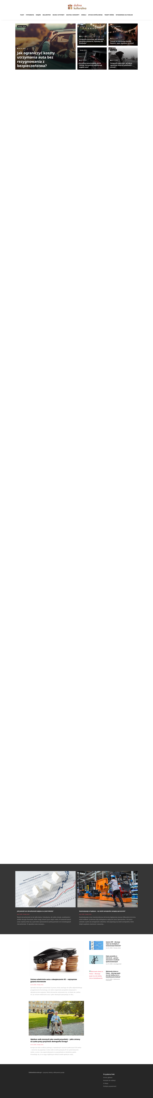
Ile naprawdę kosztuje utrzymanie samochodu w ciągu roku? (39, 156)
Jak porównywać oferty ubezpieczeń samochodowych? (37, 413)
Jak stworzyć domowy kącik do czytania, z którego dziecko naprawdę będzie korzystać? (94, 714)
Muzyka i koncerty (72, 15)
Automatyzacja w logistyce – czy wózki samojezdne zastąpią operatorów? (102, 911)
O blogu (105, 1083)
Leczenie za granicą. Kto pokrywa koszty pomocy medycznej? (39, 242)
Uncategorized (117, 964)
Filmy (22, 15)
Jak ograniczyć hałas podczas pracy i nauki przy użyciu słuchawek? (87, 595)
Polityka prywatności (109, 1086)
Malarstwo (47, 15)
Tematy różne (109, 15)
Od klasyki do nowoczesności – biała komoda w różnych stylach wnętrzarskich (91, 833)
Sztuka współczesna (95, 15)
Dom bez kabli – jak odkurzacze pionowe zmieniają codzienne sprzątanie (89, 774)
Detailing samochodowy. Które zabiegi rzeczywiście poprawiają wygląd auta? (90, 65)
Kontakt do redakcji (109, 1080)
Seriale (83, 15)
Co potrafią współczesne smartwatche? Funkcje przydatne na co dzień (89, 625)
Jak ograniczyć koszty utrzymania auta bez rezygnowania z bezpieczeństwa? (36, 59)
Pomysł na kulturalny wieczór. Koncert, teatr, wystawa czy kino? (122, 42)
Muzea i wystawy (58, 15)
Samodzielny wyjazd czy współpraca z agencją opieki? (36, 327)
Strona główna (107, 1077)
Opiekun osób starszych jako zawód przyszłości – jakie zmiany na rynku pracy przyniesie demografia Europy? (55, 1040)
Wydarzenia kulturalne (124, 15)
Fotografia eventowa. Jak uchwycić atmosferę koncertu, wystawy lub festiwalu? (91, 41)
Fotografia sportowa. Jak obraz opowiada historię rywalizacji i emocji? (121, 65)
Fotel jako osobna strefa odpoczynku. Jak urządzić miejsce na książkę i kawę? (91, 655)
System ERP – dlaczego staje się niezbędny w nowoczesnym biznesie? (113, 944)
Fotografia (30, 15)
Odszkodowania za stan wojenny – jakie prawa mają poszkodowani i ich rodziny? (92, 804)
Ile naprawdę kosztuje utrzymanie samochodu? (81, 744)
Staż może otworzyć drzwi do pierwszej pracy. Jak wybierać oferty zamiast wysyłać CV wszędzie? (54, 584)
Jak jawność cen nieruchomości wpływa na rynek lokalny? (35, 911)
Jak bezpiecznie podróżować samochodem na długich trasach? (86, 685)
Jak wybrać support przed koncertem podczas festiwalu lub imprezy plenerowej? (47, 499)
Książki (38, 15)
